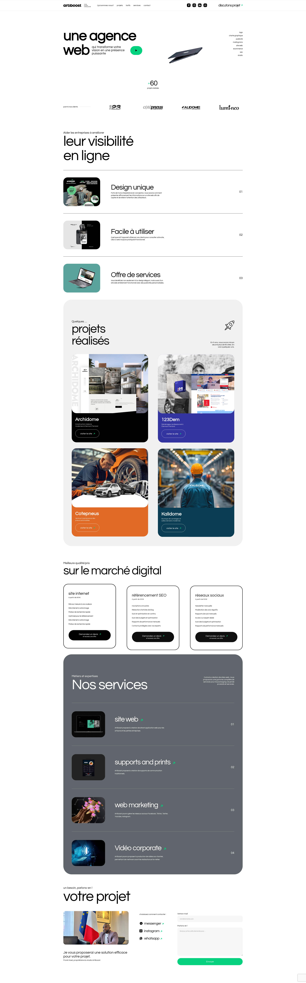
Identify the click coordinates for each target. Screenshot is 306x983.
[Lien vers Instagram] (194, 5)
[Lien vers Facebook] (189, 5)
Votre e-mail (182, 913)
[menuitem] (105, 5)
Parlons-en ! (182, 925)
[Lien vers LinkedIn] (200, 5)
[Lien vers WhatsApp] (205, 5)
